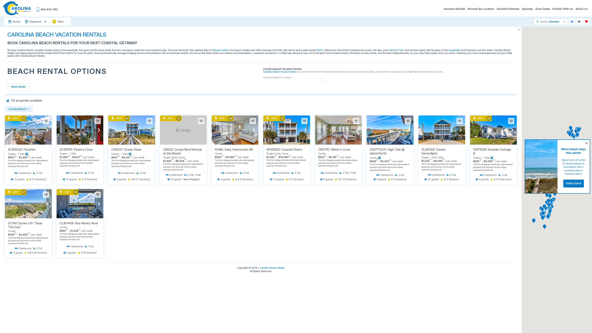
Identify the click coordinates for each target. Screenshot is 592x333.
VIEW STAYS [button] (573, 183)
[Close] (586, 143)
